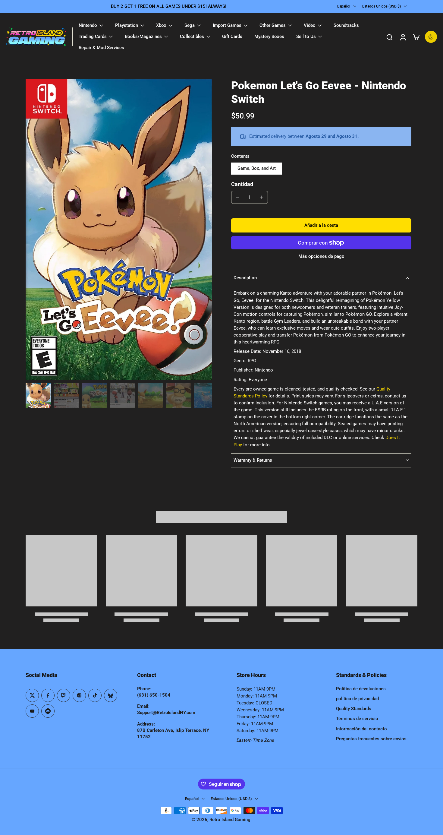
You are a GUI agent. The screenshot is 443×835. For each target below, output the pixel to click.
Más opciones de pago (321, 256)
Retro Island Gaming (229, 819)
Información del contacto (361, 729)
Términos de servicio (357, 718)
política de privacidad (357, 698)
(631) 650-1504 (153, 695)
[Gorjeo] (32, 695)
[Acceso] (402, 37)
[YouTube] (32, 711)
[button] (321, 225)
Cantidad (242, 184)
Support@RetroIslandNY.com (166, 712)
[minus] (237, 197)
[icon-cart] (416, 37)
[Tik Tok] (95, 695)
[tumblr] (110, 695)
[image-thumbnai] (38, 395)
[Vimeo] (48, 711)
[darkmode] (431, 37)
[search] (389, 37)
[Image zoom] (119, 229)
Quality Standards (353, 708)
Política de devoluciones (361, 688)
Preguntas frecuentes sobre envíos (371, 739)
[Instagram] (79, 695)
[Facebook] (48, 695)
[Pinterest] (63, 695)
